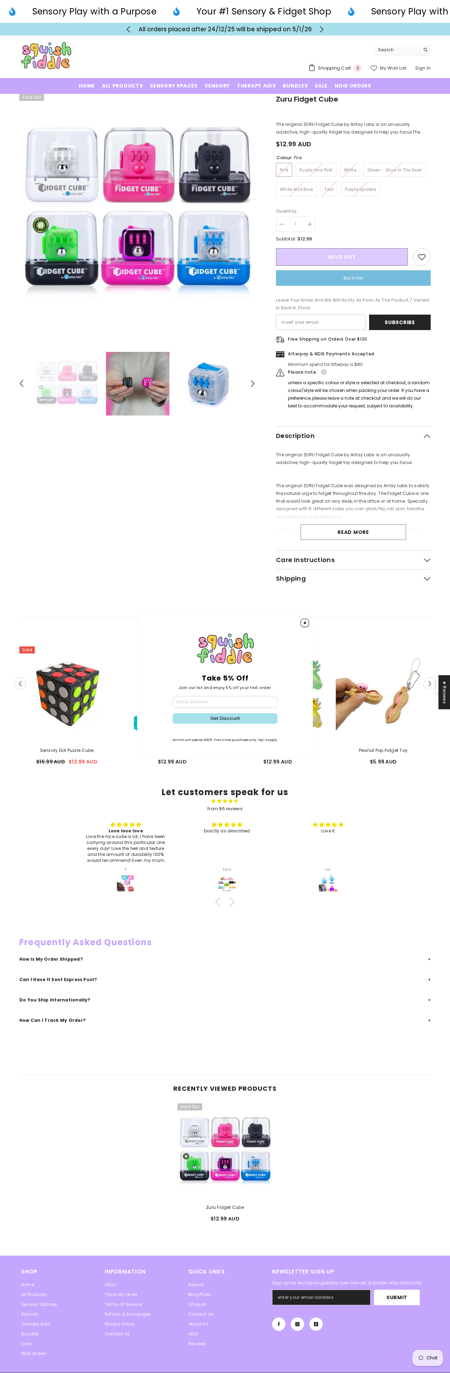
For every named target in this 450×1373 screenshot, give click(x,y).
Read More (353, 532)
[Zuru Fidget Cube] (225, 1150)
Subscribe (400, 322)
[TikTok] (316, 1324)
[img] (225, 801)
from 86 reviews (225, 809)
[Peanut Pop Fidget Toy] (383, 693)
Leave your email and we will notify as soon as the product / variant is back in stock (353, 304)
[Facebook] (278, 1324)
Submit (396, 1297)
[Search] (402, 50)
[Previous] (128, 29)
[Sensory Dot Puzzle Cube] (66, 693)
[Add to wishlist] (422, 257)
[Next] (322, 29)
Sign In (423, 68)
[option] (225, 29)
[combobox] (397, 50)
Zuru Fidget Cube (225, 1207)
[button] (21, 383)
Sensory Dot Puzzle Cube (67, 750)
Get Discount (225, 718)
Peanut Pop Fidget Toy (383, 750)
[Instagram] (297, 1324)
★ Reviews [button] (445, 692)
